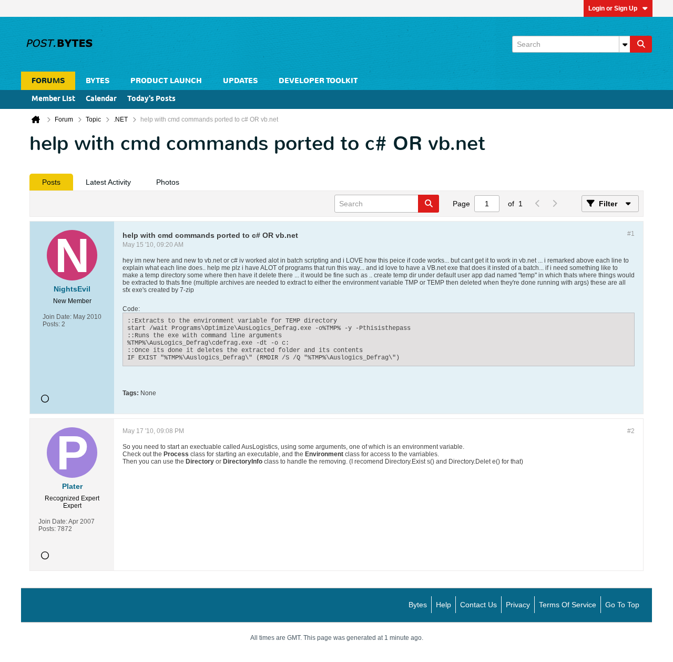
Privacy (518, 604)
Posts (51, 182)
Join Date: (57, 316)
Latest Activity (108, 182)
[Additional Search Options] (624, 44)
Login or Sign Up (612, 8)
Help (443, 604)
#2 (631, 431)
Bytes (418, 604)
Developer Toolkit (318, 81)
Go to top (622, 604)
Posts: (51, 324)
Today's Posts (151, 99)
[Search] (641, 44)
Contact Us (478, 604)
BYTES (97, 81)
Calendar (101, 99)
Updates (240, 81)
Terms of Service (567, 604)
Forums (48, 81)
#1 (631, 233)
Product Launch (166, 81)
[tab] (51, 182)
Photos (167, 182)
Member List (53, 99)
